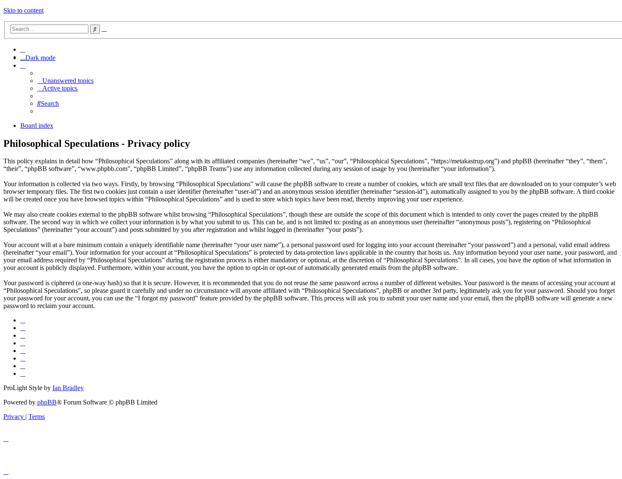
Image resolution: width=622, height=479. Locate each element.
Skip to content (23, 10)
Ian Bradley (68, 387)
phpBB (47, 402)
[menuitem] (22, 49)
